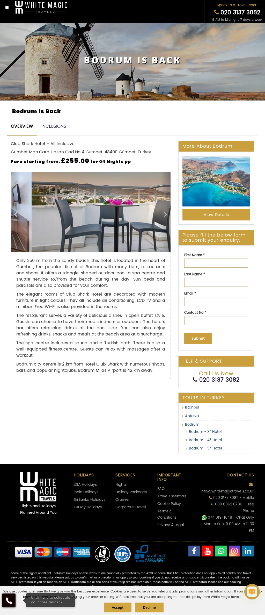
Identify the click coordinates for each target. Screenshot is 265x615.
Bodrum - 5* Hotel (205, 448)
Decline (149, 607)
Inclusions (53, 126)
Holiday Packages (131, 492)
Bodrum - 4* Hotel (205, 440)
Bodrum (192, 424)
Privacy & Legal (170, 525)
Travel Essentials (171, 496)
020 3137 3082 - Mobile (233, 498)
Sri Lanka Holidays (89, 500)
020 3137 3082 (239, 12)
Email (190, 293)
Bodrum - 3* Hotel (205, 432)
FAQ (161, 489)
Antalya (192, 416)
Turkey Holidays (88, 507)
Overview (22, 126)
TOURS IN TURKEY (203, 398)
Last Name (194, 274)
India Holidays (86, 492)
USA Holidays (85, 485)
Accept (118, 607)
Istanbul (192, 407)
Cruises (122, 500)
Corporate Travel (130, 507)
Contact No (195, 313)
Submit (198, 338)
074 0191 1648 (220, 517)
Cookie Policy (169, 504)
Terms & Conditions (166, 514)
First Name (194, 255)
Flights (121, 485)
